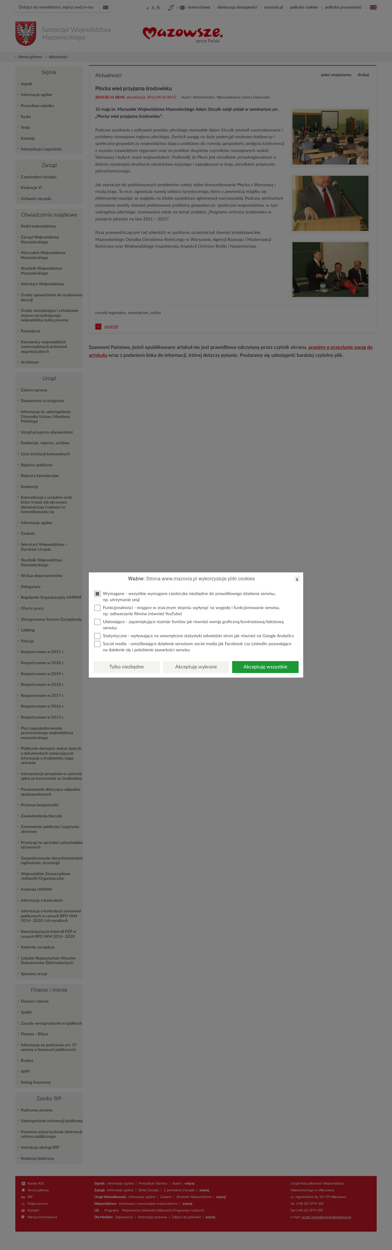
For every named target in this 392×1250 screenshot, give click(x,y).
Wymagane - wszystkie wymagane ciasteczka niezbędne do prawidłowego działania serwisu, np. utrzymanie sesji (189, 597)
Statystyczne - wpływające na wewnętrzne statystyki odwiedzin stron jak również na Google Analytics (198, 636)
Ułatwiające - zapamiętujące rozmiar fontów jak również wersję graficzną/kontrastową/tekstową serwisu (193, 625)
